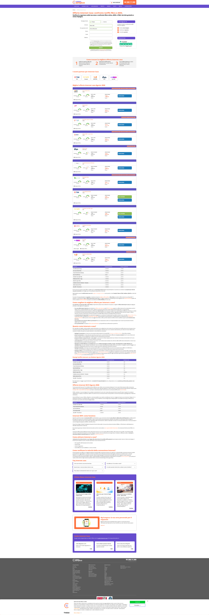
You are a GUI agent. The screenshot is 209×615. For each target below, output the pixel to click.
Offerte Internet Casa (92, 564)
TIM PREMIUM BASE (87, 191)
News (73, 591)
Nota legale (77, 248)
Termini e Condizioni (76, 581)
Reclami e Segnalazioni (76, 588)
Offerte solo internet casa (92, 568)
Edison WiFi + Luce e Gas (88, 134)
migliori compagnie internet (98, 293)
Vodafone (105, 567)
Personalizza (136, 605)
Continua (90, 507)
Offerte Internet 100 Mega (93, 574)
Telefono (86, 37)
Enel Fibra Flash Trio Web (88, 119)
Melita (105, 576)
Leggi (91, 548)
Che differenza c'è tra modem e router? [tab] (114, 463)
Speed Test (90, 572)
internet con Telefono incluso (116, 333)
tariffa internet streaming (103, 352)
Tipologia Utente (84, 21)
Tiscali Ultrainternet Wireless (88, 163)
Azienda (105, 21)
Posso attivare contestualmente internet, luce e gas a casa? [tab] (85, 470)
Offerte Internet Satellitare (93, 575)
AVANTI (101, 47)
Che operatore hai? (84, 28)
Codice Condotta (75, 583)
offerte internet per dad (98, 354)
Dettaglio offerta (77, 99)
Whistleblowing (75, 580)
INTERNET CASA (85, 6)
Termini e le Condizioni (102, 49)
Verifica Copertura (91, 573)
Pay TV (114, 6)
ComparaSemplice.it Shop (76, 589)
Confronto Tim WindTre (108, 579)
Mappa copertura (123, 568)
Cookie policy (75, 584)
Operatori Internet (107, 564)
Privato (93, 21)
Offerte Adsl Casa (91, 566)
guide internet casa (102, 538)
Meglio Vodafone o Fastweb (108, 581)
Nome (86, 31)
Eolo (105, 571)
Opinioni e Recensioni (76, 590)
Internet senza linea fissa (92, 576)
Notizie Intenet (122, 565)
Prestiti (102, 6)
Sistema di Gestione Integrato (77, 577)
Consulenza (121, 95)
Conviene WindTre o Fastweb (108, 583)
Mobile (108, 6)
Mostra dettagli (77, 612)
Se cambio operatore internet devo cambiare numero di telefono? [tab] (119, 467)
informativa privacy (96, 40)
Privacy (74, 582)
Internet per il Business (92, 567)
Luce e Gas (76, 6)
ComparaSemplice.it (76, 564)
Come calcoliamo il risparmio (77, 578)
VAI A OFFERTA (121, 196)
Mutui (120, 6)
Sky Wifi (84, 239)
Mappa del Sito (75, 592)
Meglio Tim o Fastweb (107, 578)
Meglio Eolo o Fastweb (107, 584)
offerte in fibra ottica (132, 315)
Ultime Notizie (128, 6)
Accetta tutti (137, 602)
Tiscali (105, 570)
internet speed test (125, 456)
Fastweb (105, 568)
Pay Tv (74, 573)
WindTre (105, 569)
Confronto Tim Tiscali (107, 580)
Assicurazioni (94, 6)
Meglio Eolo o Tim (107, 582)
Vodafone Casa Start (87, 225)
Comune (86, 24)
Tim (105, 566)
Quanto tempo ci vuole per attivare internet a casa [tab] (83, 467)
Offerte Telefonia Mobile (76, 570)
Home (74, 10)
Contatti (74, 579)
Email (87, 34)
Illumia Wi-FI (85, 105)
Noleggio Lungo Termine (76, 572)
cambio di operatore (99, 434)
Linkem (105, 572)
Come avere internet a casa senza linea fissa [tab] (82, 463)
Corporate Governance (76, 576)
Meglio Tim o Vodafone (107, 577)
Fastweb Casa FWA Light (88, 208)
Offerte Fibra (90, 569)
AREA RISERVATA (116, 2)
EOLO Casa (85, 148)
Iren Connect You (86, 90)
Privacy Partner (75, 585)
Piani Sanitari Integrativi (76, 571)
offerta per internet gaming (83, 353)
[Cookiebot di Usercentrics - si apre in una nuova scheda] (66, 613)
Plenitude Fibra (86, 177)
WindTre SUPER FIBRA (87, 254)
